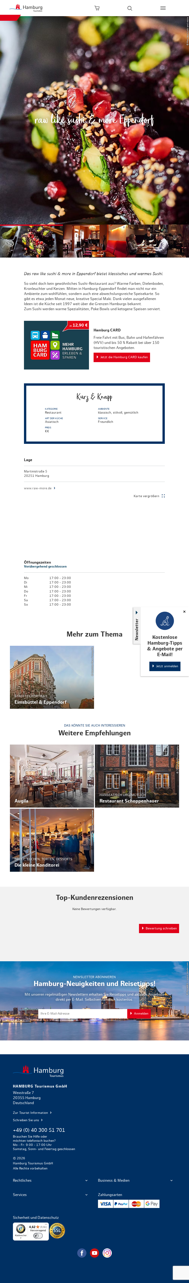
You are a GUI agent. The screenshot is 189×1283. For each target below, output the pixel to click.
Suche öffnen (130, 8)
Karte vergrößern (146, 496)
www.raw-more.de (37, 488)
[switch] (38, 1235)
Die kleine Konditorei (52, 840)
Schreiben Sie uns (26, 1120)
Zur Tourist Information (31, 1113)
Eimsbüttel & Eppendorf (52, 677)
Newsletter (137, 629)
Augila (52, 776)
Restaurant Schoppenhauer (137, 776)
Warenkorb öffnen (96, 8)
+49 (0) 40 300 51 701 (39, 1130)
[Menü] (46, 1225)
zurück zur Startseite (94, 1071)
